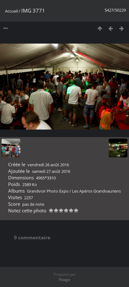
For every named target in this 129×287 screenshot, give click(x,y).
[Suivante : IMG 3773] (121, 28)
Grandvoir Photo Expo (48, 191)
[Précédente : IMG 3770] (110, 28)
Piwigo (64, 279)
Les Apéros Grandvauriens (96, 191)
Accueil (11, 11)
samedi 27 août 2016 (51, 171)
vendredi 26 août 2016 (48, 164)
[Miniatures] (99, 28)
